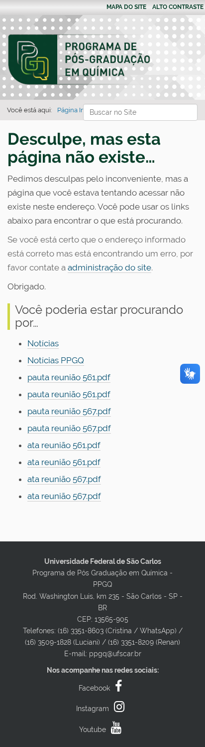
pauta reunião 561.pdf (68, 377)
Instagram (92, 709)
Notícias (43, 343)
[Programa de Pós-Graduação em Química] (79, 59)
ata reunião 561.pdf (64, 445)
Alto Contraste (178, 6)
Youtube (92, 730)
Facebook (94, 688)
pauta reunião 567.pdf (69, 411)
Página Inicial (77, 110)
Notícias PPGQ (55, 360)
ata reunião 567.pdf (64, 479)
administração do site (109, 267)
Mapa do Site (126, 6)
